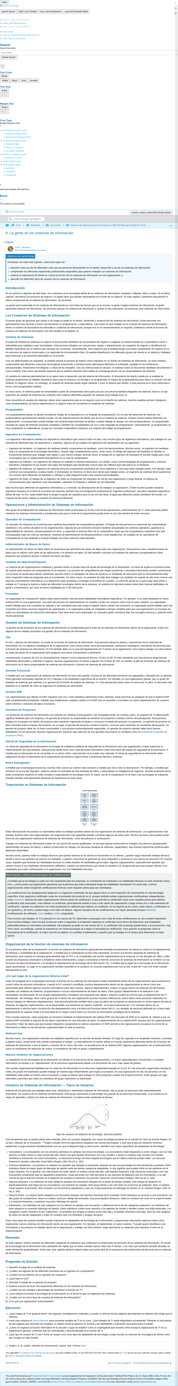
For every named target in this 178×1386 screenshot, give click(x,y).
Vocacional (55, 225)
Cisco (41, 913)
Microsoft (151, 910)
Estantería (35, 225)
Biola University (21, 250)
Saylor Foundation (38, 250)
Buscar (10, 219)
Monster (44, 1320)
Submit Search (9, 57)
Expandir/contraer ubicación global (170, 224)
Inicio (18, 225)
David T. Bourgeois (22, 247)
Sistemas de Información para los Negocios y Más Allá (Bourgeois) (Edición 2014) (108, 225)
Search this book (8, 48)
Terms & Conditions (74, 1382)
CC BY (124, 1353)
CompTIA (19, 899)
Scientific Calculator (15, 151)
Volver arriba (11, 1363)
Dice (35, 1320)
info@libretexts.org (147, 1382)
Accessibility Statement (95, 1382)
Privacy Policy (57, 1382)
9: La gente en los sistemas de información (37, 1353)
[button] (10, 171)
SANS (57, 913)
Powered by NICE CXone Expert (46, 1376)
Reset (4, 76)
